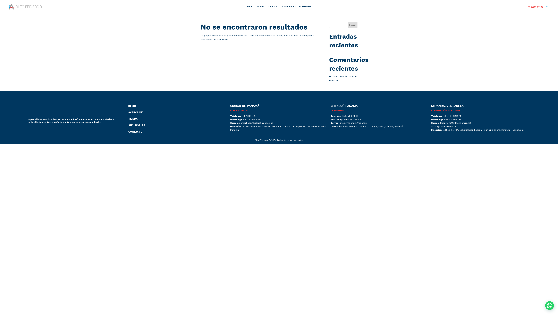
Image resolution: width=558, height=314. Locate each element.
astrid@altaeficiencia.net (444, 126)
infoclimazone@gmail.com (353, 123)
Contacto (135, 131)
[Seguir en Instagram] (30, 130)
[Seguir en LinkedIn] (36, 130)
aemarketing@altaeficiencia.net (256, 123)
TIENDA (260, 7)
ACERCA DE (273, 7)
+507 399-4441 (249, 116)
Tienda (133, 118)
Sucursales (136, 125)
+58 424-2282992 (453, 119)
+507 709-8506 (350, 116)
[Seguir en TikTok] (42, 130)
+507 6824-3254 (352, 119)
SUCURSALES (289, 7)
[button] (549, 305)
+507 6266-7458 (251, 119)
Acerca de (135, 112)
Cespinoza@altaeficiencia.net (455, 123)
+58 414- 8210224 (451, 116)
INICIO (250, 7)
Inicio (132, 106)
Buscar (352, 25)
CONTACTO (305, 7)
